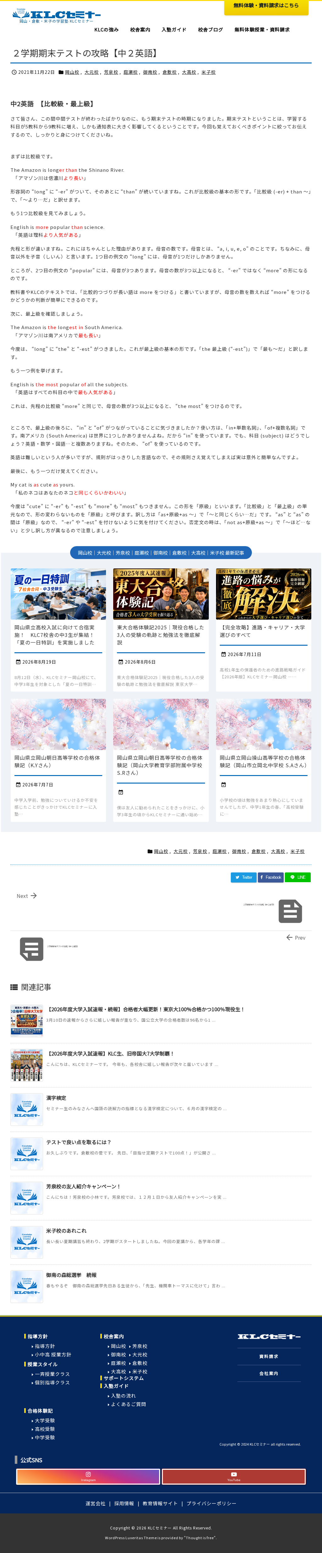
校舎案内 (114, 1336)
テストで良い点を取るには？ (79, 1142)
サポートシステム (124, 1378)
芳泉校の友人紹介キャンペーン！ (83, 1186)
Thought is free (200, 1537)
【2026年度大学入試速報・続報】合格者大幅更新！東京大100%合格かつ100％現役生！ (145, 1009)
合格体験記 (40, 1410)
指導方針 (38, 1336)
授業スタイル (43, 1364)
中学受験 (45, 1437)
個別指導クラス (52, 1382)
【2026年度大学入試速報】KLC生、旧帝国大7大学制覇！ (110, 1053)
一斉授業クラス (52, 1374)
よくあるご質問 (128, 1404)
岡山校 (72, 72)
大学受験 (45, 1420)
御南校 (150, 72)
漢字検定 (56, 1097)
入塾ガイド (116, 1385)
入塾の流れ (123, 1395)
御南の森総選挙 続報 (71, 1275)
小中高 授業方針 (53, 1354)
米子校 (209, 72)
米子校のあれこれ (66, 1230)
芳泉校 (111, 72)
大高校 (189, 72)
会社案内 (269, 1373)
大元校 (92, 72)
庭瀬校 (131, 72)
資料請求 (269, 1356)
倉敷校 (170, 72)
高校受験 (45, 1428)
